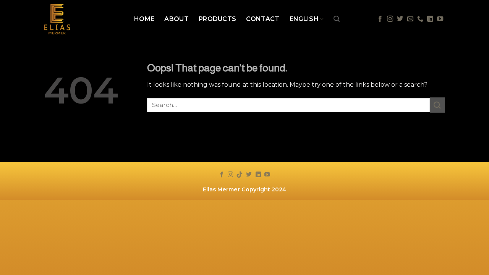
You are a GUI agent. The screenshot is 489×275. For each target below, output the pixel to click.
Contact (262, 19)
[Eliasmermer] (83, 19)
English (304, 19)
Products (217, 19)
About (176, 19)
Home (144, 19)
